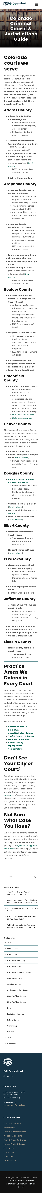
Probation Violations (18, 739)
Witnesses (11, 1044)
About (21, 1180)
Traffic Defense (15, 749)
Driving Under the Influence (18, 990)
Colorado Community (16, 960)
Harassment (9, 1127)
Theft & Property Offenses (21, 736)
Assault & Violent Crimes (20, 733)
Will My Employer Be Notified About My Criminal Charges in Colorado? (21, 926)
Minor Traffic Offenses (16, 1002)
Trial (9, 1038)
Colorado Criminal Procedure (19, 972)
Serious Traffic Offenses (14, 1144)
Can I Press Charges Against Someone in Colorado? (18, 893)
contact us (9, 795)
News (9, 1008)
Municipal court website (23, 414)
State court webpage (22, 418)
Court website (21, 457)
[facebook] (4, 1076)
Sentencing (12, 1026)
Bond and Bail (12, 948)
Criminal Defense (14, 984)
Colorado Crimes (14, 966)
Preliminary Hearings (15, 1014)
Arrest (9, 942)
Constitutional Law (14, 978)
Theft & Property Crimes (15, 1140)
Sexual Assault (10, 1160)
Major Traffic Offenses (16, 996)
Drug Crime (9, 1152)
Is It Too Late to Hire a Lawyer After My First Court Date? (21, 918)
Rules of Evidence (14, 1020)
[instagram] (11, 1076)
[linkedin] (8, 1076)
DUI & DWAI (13, 730)
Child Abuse (12, 954)
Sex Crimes (11, 1032)
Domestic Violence (17, 726)
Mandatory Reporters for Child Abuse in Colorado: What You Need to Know (22, 901)
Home (13, 1180)
